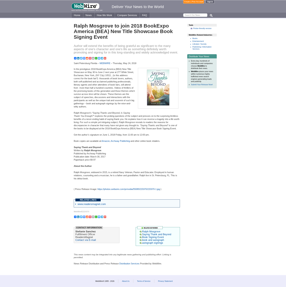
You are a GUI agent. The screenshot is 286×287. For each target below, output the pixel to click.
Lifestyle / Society (199, 44)
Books (195, 38)
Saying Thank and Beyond (156, 234)
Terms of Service (143, 281)
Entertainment (198, 41)
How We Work (104, 15)
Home (77, 15)
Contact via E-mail (85, 240)
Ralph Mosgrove (151, 231)
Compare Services (127, 15)
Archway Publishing (120, 141)
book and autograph (153, 240)
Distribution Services (129, 263)
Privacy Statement (165, 281)
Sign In (210, 2)
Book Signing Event (153, 237)
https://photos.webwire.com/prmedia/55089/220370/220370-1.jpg (128, 189)
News (89, 15)
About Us (125, 281)
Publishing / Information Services (202, 48)
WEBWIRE (105, 63)
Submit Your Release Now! (202, 85)
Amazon (105, 141)
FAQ (144, 15)
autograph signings (152, 242)
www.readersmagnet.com (92, 204)
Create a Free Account (193, 2)
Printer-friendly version (202, 28)
